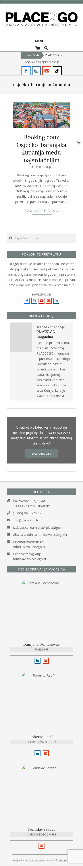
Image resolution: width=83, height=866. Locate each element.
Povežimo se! (41, 294)
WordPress (65, 860)
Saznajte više (41, 211)
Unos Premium (37, 860)
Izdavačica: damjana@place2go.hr (38, 527)
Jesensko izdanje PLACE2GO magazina (51, 332)
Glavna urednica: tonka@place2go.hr (40, 534)
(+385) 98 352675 (27, 513)
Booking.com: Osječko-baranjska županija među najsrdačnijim (41, 149)
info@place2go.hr (26, 520)
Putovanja (44, 167)
